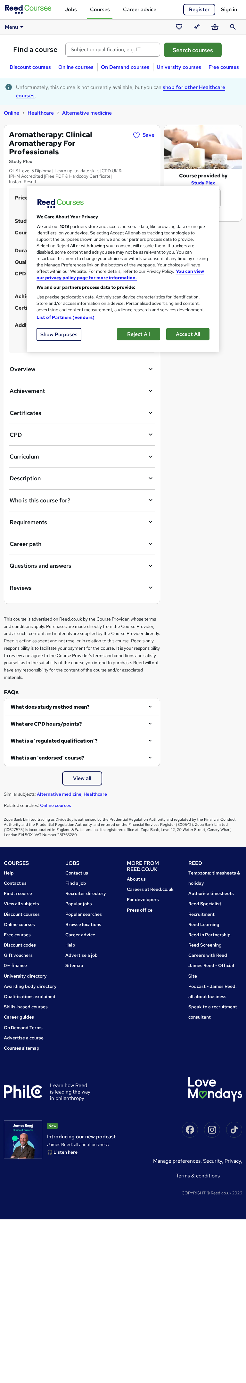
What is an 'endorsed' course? (47, 757)
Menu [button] (11, 27)
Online (11, 113)
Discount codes (20, 945)
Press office (139, 910)
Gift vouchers (18, 955)
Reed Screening (205, 945)
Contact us (15, 883)
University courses (179, 67)
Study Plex (203, 183)
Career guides (19, 1017)
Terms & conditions (198, 1175)
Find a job (75, 883)
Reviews (21, 587)
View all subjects (21, 904)
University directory (25, 976)
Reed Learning (203, 924)
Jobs (71, 9)
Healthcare (41, 113)
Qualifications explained (29, 996)
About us (136, 879)
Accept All (188, 333)
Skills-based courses (26, 1007)
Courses (100, 9)
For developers (143, 899)
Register (199, 9)
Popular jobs (78, 904)
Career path (25, 544)
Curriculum (24, 456)
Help (9, 873)
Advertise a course (24, 1038)
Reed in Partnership (209, 935)
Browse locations (83, 924)
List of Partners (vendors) (66, 317)
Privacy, (233, 1161)
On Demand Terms (23, 1027)
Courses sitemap (21, 1048)
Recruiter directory (85, 893)
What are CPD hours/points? (46, 723)
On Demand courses (125, 67)
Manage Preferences (177, 1161)
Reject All (138, 333)
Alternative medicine (87, 113)
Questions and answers (40, 565)
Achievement (27, 391)
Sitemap (74, 965)
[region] (123, 269)
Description (25, 478)
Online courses (76, 67)
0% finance (15, 965)
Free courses (224, 67)
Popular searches (83, 914)
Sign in (229, 9)
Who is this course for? (40, 500)
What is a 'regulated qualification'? (54, 740)
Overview (22, 369)
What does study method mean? (50, 707)
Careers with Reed (207, 955)
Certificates (25, 413)
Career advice (139, 9)
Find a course (35, 49)
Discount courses (30, 67)
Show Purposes (59, 334)
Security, (214, 1161)
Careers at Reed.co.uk (150, 889)
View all (82, 778)
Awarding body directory (30, 986)
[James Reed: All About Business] (23, 1139)
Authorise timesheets (211, 893)
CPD (16, 434)
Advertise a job (81, 955)
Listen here (65, 1152)
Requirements (28, 522)
